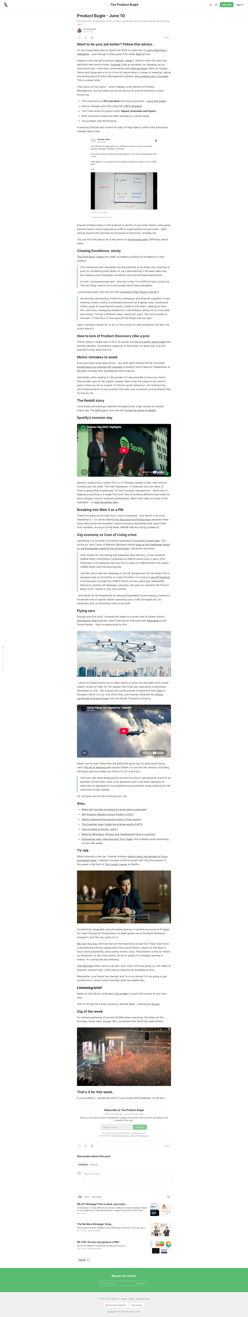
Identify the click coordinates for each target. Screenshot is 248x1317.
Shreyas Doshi (139, 68)
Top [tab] (80, 1197)
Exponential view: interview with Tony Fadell (107, 839)
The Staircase (85, 965)
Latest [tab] (86, 1197)
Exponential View (87, 620)
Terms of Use (136, 1133)
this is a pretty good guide (149, 341)
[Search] (210, 4)
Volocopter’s (154, 620)
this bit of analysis (95, 767)
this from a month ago (146, 540)
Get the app (136, 1305)
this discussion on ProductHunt (133, 519)
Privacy (124, 1298)
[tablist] (88, 1164)
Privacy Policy (143, 1135)
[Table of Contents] (3, 658)
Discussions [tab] (97, 1197)
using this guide (156, 101)
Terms (131, 1298)
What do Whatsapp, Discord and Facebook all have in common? (119, 834)
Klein (159, 690)
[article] (124, 1210)
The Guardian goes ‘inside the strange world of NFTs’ (112, 824)
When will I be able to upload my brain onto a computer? (114, 809)
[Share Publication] (216, 4)
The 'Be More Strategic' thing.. (95, 1224)
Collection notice (142, 1298)
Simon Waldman (89, 29)
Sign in (240, 4)
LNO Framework (132, 106)
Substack (111, 1311)
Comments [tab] (83, 1164)
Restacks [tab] (94, 1164)
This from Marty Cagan (90, 256)
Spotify (120, 60)
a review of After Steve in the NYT (139, 292)
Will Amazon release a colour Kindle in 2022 (107, 814)
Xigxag (155, 1004)
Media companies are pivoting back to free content (111, 819)
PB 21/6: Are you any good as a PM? (98, 1242)
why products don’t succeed (151, 76)
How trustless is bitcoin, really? (100, 829)
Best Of (140, 54)
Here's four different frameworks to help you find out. (101, 1245)
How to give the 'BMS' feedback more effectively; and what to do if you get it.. (111, 1227)
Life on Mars (121, 993)
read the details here (106, 502)
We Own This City (87, 943)
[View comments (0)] (85, 37)
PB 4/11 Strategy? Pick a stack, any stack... (102, 1204)
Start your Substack (117, 1305)
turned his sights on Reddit (140, 410)
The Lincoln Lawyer (116, 864)
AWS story (101, 410)
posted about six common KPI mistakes (100, 367)
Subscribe (226, 4)
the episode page (137, 239)
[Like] (79, 37)
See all (82, 1260)
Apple (129, 60)
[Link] (73, 44)
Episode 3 (117, 64)
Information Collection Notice (123, 1135)
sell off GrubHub (160, 577)
